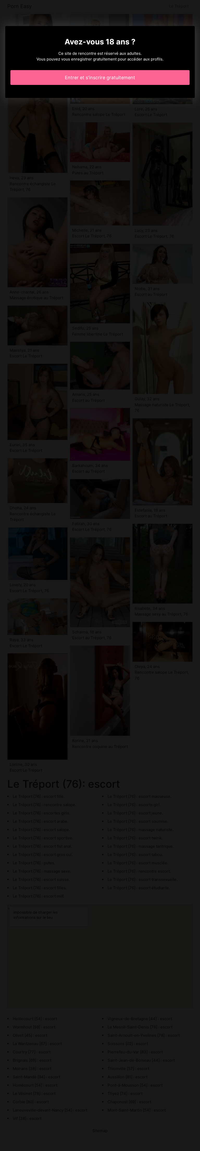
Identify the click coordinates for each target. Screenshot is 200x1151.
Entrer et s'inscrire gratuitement (100, 77)
